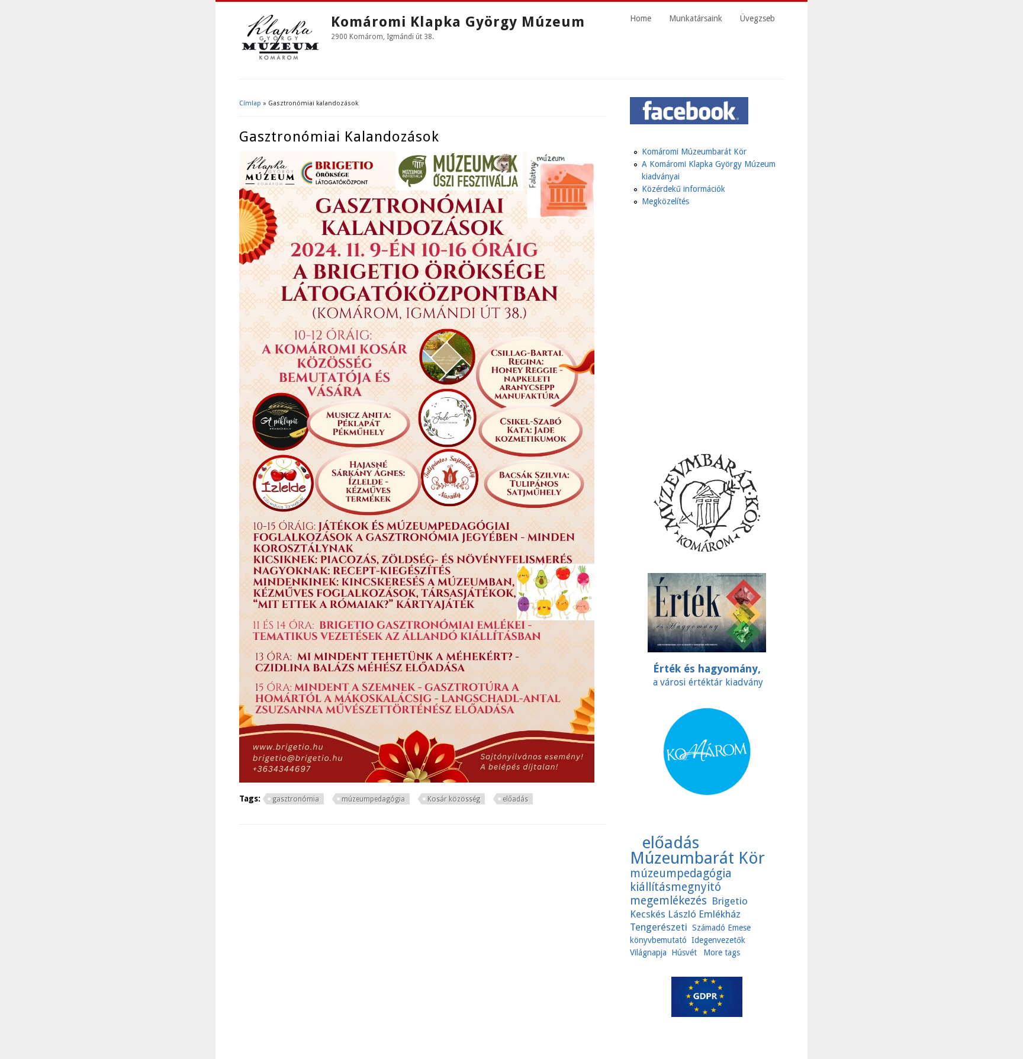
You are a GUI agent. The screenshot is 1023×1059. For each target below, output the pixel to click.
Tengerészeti (658, 927)
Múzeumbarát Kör (697, 858)
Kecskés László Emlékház (685, 914)
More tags (721, 952)
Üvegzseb (757, 18)
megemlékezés (668, 900)
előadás (515, 799)
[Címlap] (280, 60)
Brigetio (730, 901)
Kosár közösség (453, 799)
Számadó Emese (721, 927)
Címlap (250, 103)
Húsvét (684, 952)
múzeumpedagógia (373, 799)
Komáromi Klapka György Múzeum (458, 22)
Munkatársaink (695, 18)
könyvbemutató (658, 940)
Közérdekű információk (683, 189)
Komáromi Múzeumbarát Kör (694, 151)
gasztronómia (295, 799)
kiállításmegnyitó (675, 887)
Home (640, 18)
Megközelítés (665, 201)
